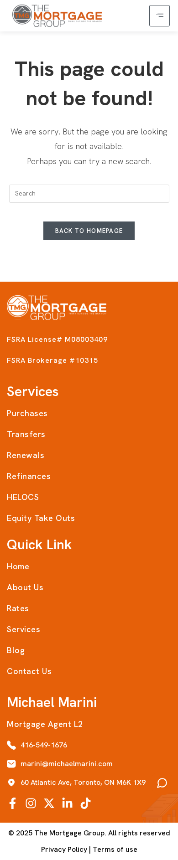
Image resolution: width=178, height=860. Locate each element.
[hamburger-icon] (159, 15)
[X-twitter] (49, 803)
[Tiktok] (85, 803)
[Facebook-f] (12, 803)
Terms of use (115, 849)
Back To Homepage (89, 231)
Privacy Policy (64, 849)
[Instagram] (31, 803)
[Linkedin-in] (67, 803)
